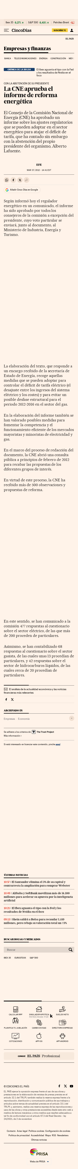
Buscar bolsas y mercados (22, 939)
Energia (43, 58)
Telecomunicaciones (25, 58)
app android (62, 1041)
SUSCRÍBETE (60, 30)
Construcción (58, 58)
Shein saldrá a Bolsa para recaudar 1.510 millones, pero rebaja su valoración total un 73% (35, 921)
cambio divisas (39, 1028)
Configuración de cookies (57, 1131)
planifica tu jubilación (15, 1028)
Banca (7, 58)
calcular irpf (15, 1014)
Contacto (11, 1131)
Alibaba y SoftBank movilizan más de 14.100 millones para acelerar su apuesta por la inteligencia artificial (38, 896)
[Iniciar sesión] (71, 30)
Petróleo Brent (61, 22)
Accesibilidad (37, 1135)
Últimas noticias (16, 875)
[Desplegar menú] (6, 30)
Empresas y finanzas (27, 48)
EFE (39, 164)
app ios (39, 1041)
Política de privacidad (19, 1135)
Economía (24, 718)
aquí (58, 744)
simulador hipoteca (39, 1014)
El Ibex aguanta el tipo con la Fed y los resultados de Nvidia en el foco (55, 72)
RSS (54, 1135)
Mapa (48, 1135)
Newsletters (62, 1135)
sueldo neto (62, 1014)
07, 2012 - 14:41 (39, 170)
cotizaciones (15, 1041)
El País (69, 38)
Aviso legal (22, 1131)
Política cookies (36, 1131)
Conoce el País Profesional (39, 1056)
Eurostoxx (20, 958)
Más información (12, 735)
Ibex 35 (9, 22)
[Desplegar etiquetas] (71, 718)
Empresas (9, 718)
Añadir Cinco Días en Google (24, 189)
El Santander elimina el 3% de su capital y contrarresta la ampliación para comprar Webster (37, 883)
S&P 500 (33, 22)
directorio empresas (62, 1028)
